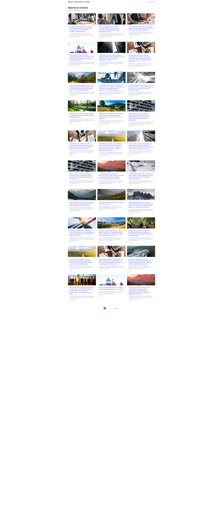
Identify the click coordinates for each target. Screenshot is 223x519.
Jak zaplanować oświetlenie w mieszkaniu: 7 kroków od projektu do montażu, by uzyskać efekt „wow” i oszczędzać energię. (140, 28)
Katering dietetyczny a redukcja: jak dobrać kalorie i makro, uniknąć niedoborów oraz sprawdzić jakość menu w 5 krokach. (81, 204)
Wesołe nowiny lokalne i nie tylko (79, 2)
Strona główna (152, 1)
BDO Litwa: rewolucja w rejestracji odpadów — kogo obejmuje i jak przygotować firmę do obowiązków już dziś (81, 115)
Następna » (115, 308)
